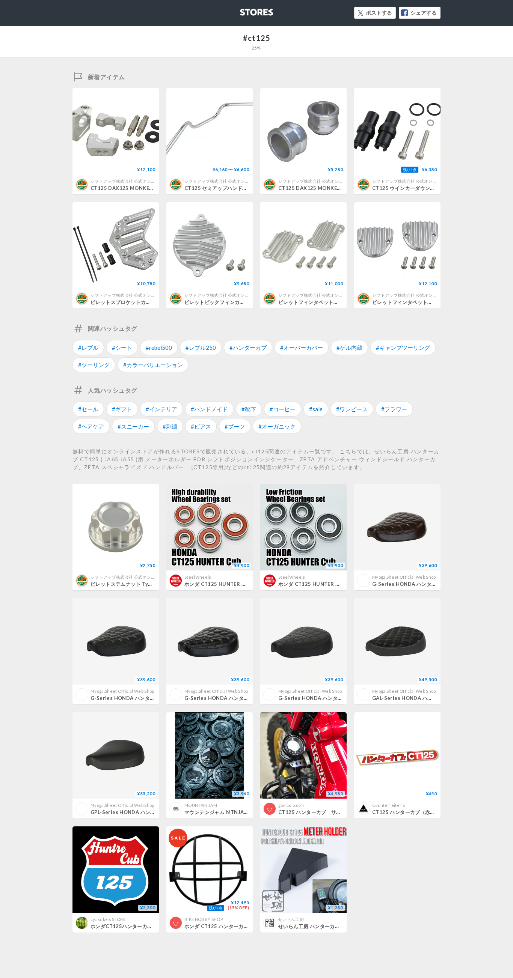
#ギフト (122, 409)
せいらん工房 (291, 919)
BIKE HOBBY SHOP (203, 919)
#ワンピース (352, 409)
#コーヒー (283, 409)
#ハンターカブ (248, 347)
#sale (316, 409)
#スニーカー (133, 426)
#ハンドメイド (209, 409)
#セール (88, 409)
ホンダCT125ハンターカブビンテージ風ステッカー (149, 926)
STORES (244, 10)
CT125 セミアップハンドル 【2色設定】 (230, 188)
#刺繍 (170, 426)
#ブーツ (235, 426)
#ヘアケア (91, 426)
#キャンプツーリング (403, 347)
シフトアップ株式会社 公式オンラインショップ (136, 181)
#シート (122, 347)
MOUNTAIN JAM (200, 805)
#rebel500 (159, 347)
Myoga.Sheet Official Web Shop (404, 577)
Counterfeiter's (388, 805)
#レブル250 (201, 347)
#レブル (88, 347)
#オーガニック (277, 426)
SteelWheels (197, 577)
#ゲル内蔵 (349, 347)
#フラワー (394, 409)
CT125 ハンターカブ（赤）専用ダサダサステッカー (431, 812)
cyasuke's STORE (108, 919)
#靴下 (248, 409)
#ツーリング (94, 364)
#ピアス (201, 426)
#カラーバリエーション (153, 364)
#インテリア (161, 409)
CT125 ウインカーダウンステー (408, 188)
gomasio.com (291, 805)
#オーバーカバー (301, 347)
